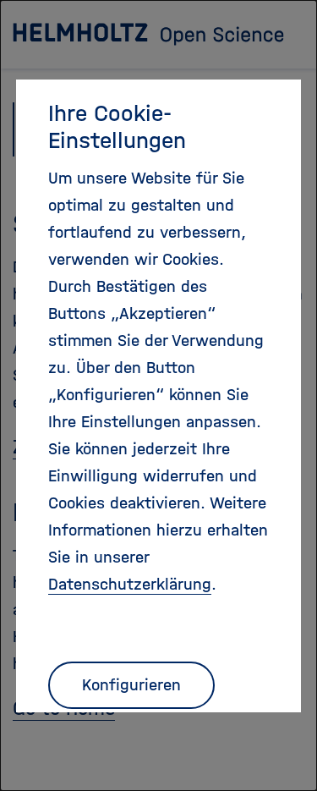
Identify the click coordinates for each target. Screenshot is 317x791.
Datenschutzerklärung (129, 584)
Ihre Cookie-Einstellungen (117, 127)
